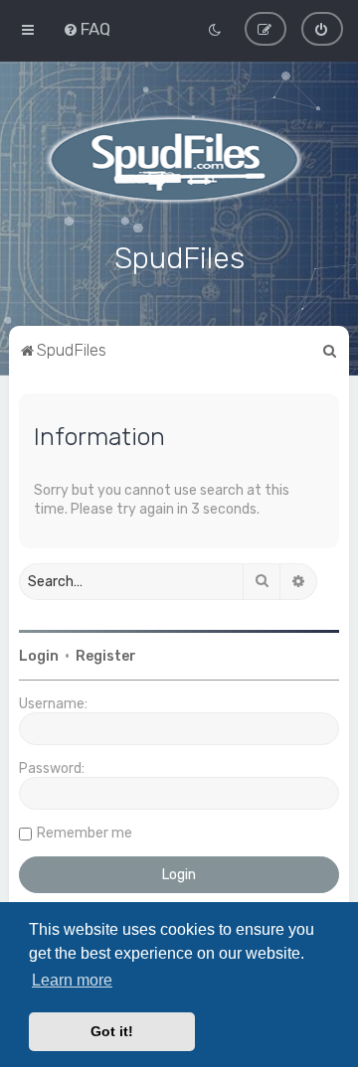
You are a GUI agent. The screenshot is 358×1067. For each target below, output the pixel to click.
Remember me (84, 833)
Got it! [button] (111, 1031)
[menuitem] (86, 29)
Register (106, 656)
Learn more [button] (72, 980)
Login (39, 656)
